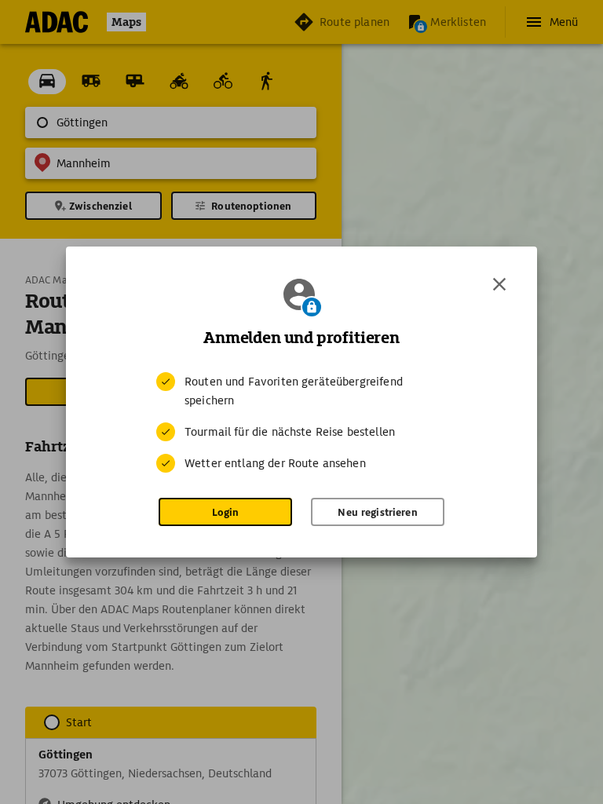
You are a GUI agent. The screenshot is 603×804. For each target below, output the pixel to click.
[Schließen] (499, 284)
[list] (301, 422)
